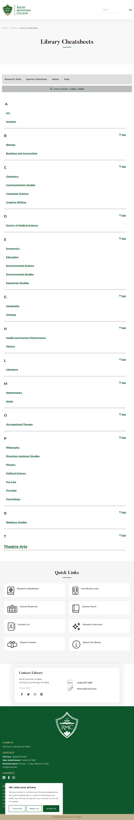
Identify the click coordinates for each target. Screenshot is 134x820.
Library (14, 28)
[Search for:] (112, 9)
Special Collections (36, 79)
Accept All (51, 808)
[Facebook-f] (21, 694)
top (123, 134)
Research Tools (13, 79)
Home (5, 28)
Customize (17, 808)
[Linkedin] (41, 694)
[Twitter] (28, 694)
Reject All (34, 808)
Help (66, 79)
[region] (34, 799)
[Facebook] (9, 777)
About (55, 79)
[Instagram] (35, 694)
